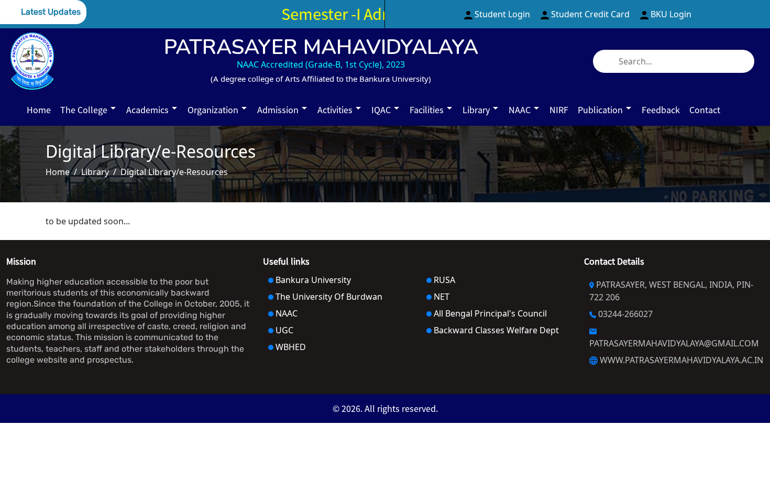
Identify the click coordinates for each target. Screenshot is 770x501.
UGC (283, 330)
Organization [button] (214, 110)
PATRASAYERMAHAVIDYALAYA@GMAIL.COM (674, 343)
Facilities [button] (428, 110)
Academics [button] (148, 110)
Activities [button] (336, 110)
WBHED (289, 347)
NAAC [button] (521, 110)
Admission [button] (279, 110)
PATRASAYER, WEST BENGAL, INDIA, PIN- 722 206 (671, 291)
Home (39, 110)
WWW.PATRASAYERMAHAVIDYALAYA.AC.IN (680, 360)
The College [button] (84, 110)
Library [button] (477, 110)
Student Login (502, 14)
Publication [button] (601, 110)
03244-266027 (624, 314)
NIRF (558, 110)
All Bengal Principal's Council (489, 313)
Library (95, 172)
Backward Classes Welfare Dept (495, 330)
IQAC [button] (382, 110)
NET (440, 296)
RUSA (443, 280)
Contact (704, 110)
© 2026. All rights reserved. (385, 408)
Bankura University (312, 280)
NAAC (285, 313)
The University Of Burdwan (327, 296)
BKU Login (669, 14)
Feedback (661, 110)
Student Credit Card (590, 14)
